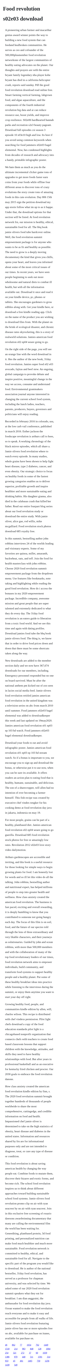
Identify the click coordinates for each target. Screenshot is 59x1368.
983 (23, 1349)
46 (6, 1345)
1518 (7, 1349)
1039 (45, 1353)
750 (38, 1361)
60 (37, 1353)
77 (21, 1345)
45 (14, 1361)
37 (30, 1353)
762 (37, 1345)
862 (13, 1345)
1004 (48, 1349)
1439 (7, 1365)
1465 (30, 1361)
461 (21, 1361)
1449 (46, 1345)
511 (31, 1357)
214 (15, 1349)
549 (15, 1365)
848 (31, 1349)
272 (22, 1353)
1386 (7, 1357)
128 (39, 1349)
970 (15, 1357)
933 (6, 1361)
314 (48, 1357)
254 (6, 1353)
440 (23, 1357)
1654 (29, 1345)
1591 (40, 1357)
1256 (47, 1361)
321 (14, 1353)
